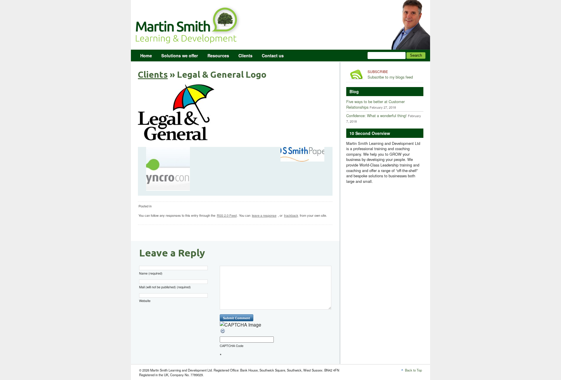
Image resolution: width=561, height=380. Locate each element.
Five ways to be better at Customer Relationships (375, 104)
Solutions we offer (179, 55)
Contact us (273, 55)
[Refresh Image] (223, 332)
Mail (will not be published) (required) (165, 287)
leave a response (264, 215)
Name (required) (150, 273)
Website (144, 301)
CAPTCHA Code (231, 345)
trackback (291, 215)
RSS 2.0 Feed (227, 215)
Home (146, 55)
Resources (218, 55)
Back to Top (413, 370)
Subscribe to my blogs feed (390, 74)
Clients (245, 55)
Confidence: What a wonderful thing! (376, 115)
